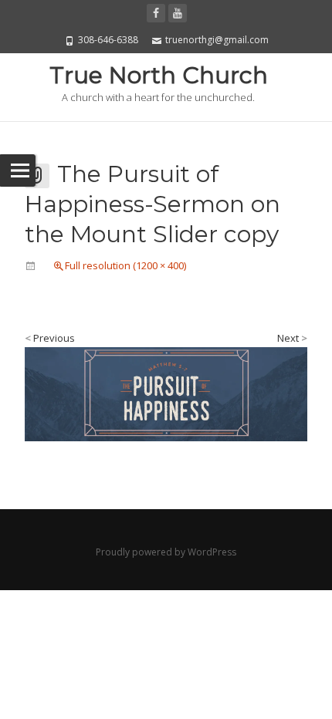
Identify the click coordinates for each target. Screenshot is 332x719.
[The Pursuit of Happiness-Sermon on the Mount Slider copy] (166, 393)
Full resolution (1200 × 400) (125, 265)
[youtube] (177, 13)
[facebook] (156, 13)
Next (292, 338)
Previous (50, 338)
